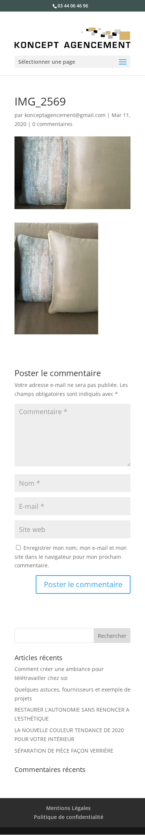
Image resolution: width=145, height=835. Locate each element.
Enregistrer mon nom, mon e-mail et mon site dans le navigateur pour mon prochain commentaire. (70, 556)
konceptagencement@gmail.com (65, 115)
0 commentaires (52, 123)
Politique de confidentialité (68, 816)
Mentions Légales (68, 808)
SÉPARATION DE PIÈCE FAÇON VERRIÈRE (63, 750)
